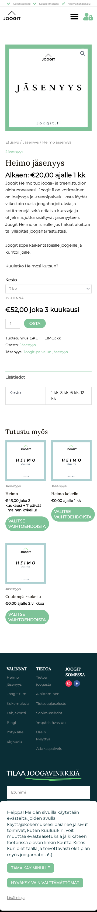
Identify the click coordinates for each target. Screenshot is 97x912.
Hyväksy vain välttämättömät (45, 882)
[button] (74, 16)
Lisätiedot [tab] (15, 377)
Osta (34, 323)
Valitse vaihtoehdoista (27, 523)
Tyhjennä (14, 298)
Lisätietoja (16, 897)
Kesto (11, 279)
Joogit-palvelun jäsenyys (45, 352)
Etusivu (12, 142)
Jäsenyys (31, 142)
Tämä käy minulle (30, 868)
